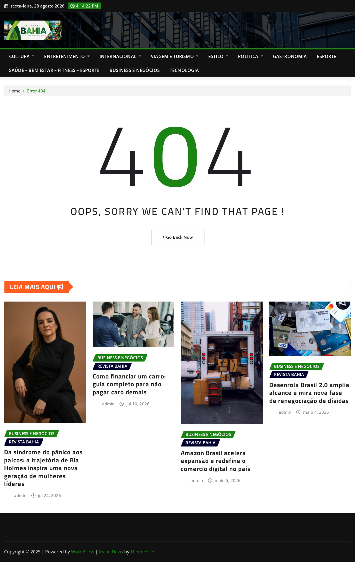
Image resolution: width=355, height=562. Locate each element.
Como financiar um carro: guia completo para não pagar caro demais (129, 384)
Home (15, 91)
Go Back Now (179, 237)
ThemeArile (142, 552)
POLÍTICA (248, 56)
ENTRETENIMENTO (65, 56)
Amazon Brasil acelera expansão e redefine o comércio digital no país (215, 461)
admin (20, 495)
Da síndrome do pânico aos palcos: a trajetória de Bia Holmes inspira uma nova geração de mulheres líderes (43, 468)
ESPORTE (326, 56)
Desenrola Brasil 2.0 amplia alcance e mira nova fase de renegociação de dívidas (309, 393)
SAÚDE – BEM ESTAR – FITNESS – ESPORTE (54, 70)
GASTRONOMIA (290, 56)
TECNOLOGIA (184, 70)
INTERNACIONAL (119, 56)
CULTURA (20, 56)
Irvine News (111, 552)
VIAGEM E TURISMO (173, 56)
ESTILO (216, 56)
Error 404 (36, 91)
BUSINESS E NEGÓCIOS (135, 70)
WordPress (82, 552)
